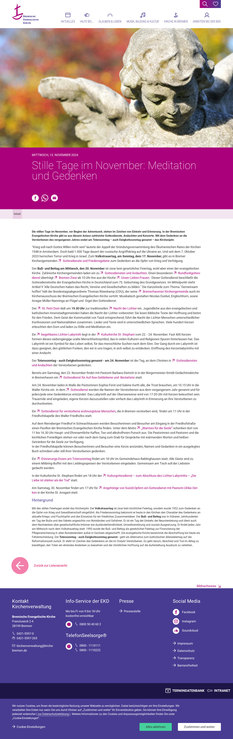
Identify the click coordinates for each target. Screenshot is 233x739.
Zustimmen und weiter (199, 727)
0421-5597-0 (25, 633)
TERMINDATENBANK (188, 691)
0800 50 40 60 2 (90, 624)
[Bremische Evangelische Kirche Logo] (25, 14)
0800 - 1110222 (89, 650)
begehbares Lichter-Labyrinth (61, 334)
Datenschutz (186, 651)
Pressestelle (132, 611)
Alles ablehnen (156, 727)
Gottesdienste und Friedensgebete (86, 261)
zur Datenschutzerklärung (53, 714)
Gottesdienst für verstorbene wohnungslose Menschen (78, 411)
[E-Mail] (54, 198)
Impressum (185, 643)
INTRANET (222, 691)
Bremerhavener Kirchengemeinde (165, 291)
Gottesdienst (79, 389)
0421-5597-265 (27, 638)
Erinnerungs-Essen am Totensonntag (66, 459)
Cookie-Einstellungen (31, 727)
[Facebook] (35, 198)
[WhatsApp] (44, 198)
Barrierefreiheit (187, 665)
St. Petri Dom (51, 308)
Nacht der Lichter (125, 308)
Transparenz (185, 658)
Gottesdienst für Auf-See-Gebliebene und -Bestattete (99, 377)
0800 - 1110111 (89, 645)
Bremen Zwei (68, 277)
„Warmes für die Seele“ (156, 428)
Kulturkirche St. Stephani (118, 334)
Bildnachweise (206, 586)
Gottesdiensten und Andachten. (126, 273)
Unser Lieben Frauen (135, 277)
